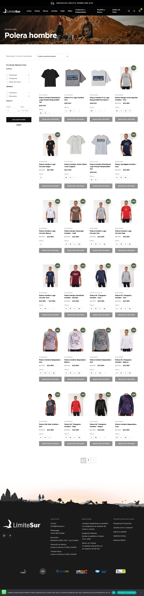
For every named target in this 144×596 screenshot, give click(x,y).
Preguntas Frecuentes (122, 523)
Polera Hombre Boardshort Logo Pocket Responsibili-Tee (49, 100)
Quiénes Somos (119, 536)
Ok (114, 592)
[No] (141, 593)
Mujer (63, 11)
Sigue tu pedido (120, 532)
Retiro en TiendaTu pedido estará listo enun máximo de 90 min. (92, 546)
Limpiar (18, 124)
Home (29, 11)
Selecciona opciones (50, 119)
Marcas (45, 11)
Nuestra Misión (119, 540)
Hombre (54, 11)
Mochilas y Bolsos (101, 11)
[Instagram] (4, 535)
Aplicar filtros (18, 119)
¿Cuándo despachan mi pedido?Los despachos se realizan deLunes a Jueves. (95, 526)
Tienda (37, 11)
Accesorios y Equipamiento (80, 11)
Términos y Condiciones (126, 592)
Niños (70, 11)
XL (41, 113)
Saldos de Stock (116, 11)
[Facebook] (10, 535)
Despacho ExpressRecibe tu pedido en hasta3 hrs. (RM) (93, 536)
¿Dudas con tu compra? (123, 528)
